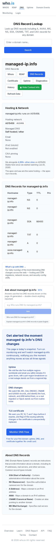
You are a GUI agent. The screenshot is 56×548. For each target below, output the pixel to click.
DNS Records (36, 74)
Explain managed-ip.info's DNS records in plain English (27, 322)
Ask (28, 311)
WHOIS (6, 7)
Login (18, 13)
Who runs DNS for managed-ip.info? (20, 317)
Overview (9, 530)
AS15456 (20, 123)
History (11, 87)
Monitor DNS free (19, 432)
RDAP (14, 7)
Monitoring (8, 13)
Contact (33, 535)
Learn (19, 530)
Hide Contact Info (30, 87)
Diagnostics (41, 80)
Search (28, 50)
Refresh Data (14, 94)
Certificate (13, 80)
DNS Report (32, 530)
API (42, 530)
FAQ (50, 530)
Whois (11, 74)
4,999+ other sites (26, 162)
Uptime (30, 7)
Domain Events (43, 7)
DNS (22, 7)
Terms (23, 535)
